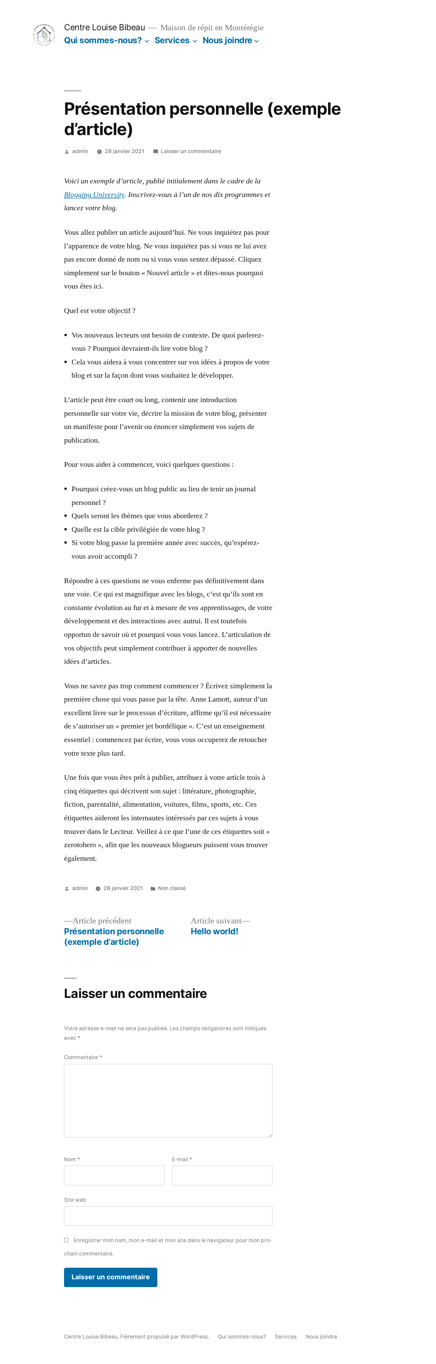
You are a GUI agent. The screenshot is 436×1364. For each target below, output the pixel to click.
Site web (75, 1200)
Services (172, 40)
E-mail (182, 1159)
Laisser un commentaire (191, 151)
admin (80, 151)
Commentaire (83, 1057)
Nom (72, 1159)
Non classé (172, 888)
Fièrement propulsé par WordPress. (165, 1336)
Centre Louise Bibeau (104, 27)
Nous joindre (227, 40)
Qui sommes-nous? (103, 40)
